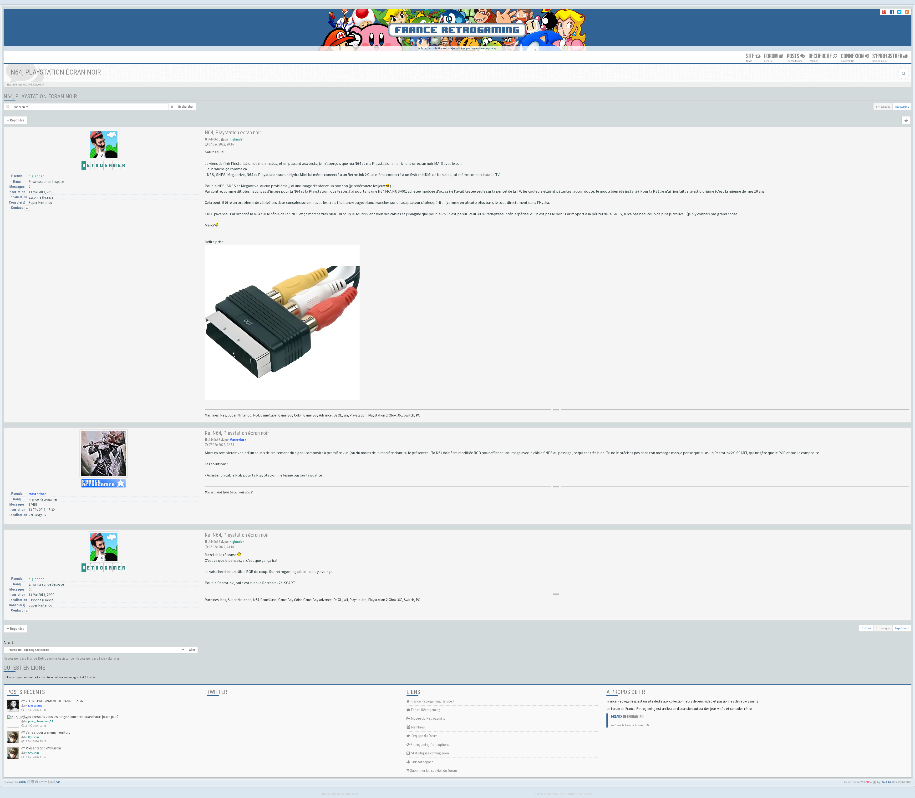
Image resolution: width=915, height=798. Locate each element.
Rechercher (185, 106)
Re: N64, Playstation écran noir (237, 433)
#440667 (214, 542)
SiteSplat (886, 782)
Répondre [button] (16, 120)
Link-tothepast (421, 762)
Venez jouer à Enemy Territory (47, 732)
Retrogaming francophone (430, 744)
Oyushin (33, 737)
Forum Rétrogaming (425, 710)
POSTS (793, 56)
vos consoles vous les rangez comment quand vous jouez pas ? (71, 716)
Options (866, 628)
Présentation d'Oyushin (43, 748)
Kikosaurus (35, 705)
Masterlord (37, 494)
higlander (36, 176)
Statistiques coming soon (429, 753)
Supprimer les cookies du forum (433, 770)
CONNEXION (853, 56)
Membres (417, 727)
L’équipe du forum (423, 735)
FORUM (771, 56)
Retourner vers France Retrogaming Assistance (39, 658)
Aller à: (9, 642)
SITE (750, 56)
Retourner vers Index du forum (99, 658)
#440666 (214, 440)
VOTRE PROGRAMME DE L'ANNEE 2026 (54, 701)
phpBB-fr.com (351, 793)
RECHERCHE (820, 56)
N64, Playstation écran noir (40, 96)
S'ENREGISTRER (887, 56)
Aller (192, 650)
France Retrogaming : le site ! (432, 701)
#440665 (214, 139)
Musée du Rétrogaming (428, 718)
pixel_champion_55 (40, 721)
